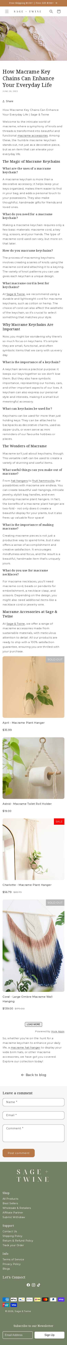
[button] (7, 11)
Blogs (6, 1268)
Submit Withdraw (14, 1217)
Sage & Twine (16, 294)
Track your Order (13, 1245)
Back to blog (36, 1075)
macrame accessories (33, 135)
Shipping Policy (13, 1236)
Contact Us (10, 1231)
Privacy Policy (12, 1264)
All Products (10, 1198)
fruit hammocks (43, 480)
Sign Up (49, 1335)
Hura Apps (57, 1031)
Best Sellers (10, 1203)
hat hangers (19, 480)
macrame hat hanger (25, 1047)
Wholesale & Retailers (17, 1208)
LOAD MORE (33, 1024)
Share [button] (9, 101)
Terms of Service (13, 1259)
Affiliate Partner (13, 1212)
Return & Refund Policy (18, 1240)
